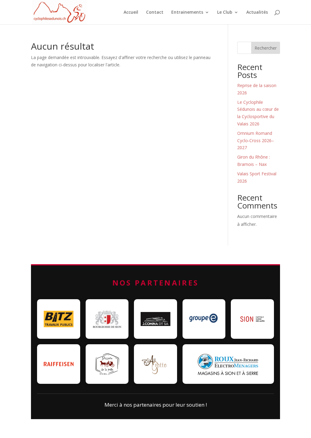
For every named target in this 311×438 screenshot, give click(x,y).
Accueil (131, 12)
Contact (154, 12)
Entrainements (187, 12)
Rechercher (266, 48)
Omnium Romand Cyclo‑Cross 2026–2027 (255, 140)
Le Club (224, 12)
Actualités (257, 12)
